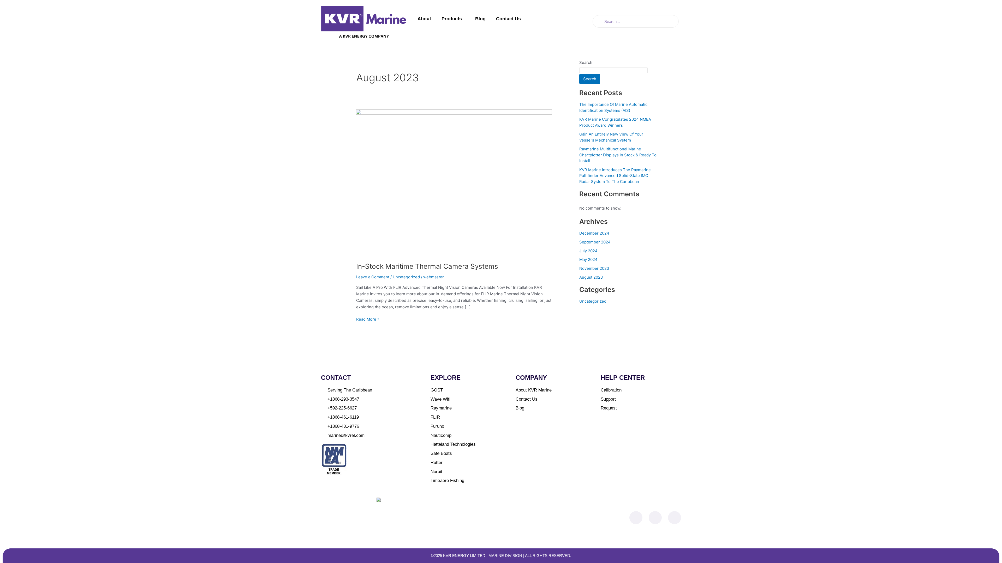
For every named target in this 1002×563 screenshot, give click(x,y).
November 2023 (594, 268)
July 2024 (588, 250)
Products (452, 18)
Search (585, 62)
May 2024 (588, 259)
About (424, 18)
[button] (464, 18)
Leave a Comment (372, 276)
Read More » (367, 319)
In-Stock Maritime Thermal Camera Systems (427, 266)
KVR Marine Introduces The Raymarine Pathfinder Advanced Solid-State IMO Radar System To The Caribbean (615, 175)
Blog (480, 18)
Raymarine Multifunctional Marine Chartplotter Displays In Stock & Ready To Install (618, 154)
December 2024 (594, 233)
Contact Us (508, 18)
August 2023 (591, 277)
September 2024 (595, 242)
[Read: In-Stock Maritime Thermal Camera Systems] (454, 182)
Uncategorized (406, 276)
